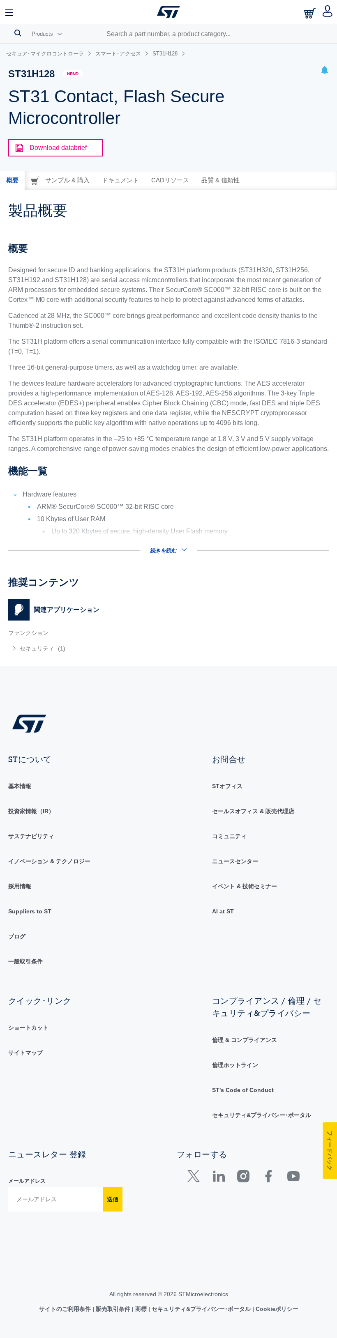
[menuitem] (73, 648)
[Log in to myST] (328, 11)
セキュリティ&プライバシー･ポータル (261, 1115)
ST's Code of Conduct (243, 1090)
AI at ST (223, 911)
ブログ (16, 936)
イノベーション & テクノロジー (49, 861)
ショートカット (28, 1027)
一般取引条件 (25, 961)
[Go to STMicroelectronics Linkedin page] (218, 1178)
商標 (141, 1309)
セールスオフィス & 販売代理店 (253, 811)
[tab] (12, 180)
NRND (72, 73)
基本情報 (19, 786)
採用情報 (19, 886)
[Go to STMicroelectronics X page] (195, 1178)
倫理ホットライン (235, 1065)
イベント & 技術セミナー (244, 886)
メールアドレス (27, 1181)
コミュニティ (229, 836)
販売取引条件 (113, 1309)
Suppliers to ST (29, 911)
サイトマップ (25, 1052)
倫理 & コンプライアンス (244, 1040)
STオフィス (227, 786)
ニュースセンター (235, 861)
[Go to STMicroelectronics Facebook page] (268, 1178)
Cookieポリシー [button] (276, 1309)
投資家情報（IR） (31, 811)
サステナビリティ (31, 836)
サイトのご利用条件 (65, 1309)
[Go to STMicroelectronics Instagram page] (243, 1178)
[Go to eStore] (310, 13)
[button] (9, 12)
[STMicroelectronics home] (168, 12)
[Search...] (18, 32)
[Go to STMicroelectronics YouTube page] (293, 1178)
